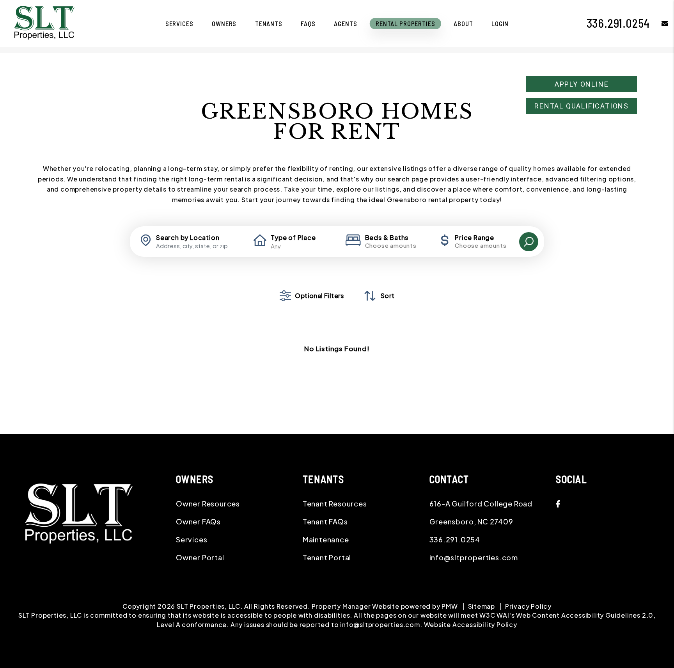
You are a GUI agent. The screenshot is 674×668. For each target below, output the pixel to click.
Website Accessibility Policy (470, 624)
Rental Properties (405, 23)
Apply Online (582, 84)
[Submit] (528, 241)
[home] (44, 22)
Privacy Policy (528, 606)
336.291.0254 (618, 23)
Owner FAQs (198, 521)
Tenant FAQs (325, 521)
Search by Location (187, 238)
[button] (659, 23)
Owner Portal (200, 557)
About (463, 23)
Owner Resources (208, 503)
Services (179, 23)
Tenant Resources (335, 503)
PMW (450, 606)
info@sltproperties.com (473, 557)
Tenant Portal (327, 557)
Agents (345, 23)
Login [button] (500, 23)
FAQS (308, 23)
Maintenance (326, 539)
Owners (224, 23)
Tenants (268, 23)
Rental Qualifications (581, 106)
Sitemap (481, 606)
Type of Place (293, 238)
